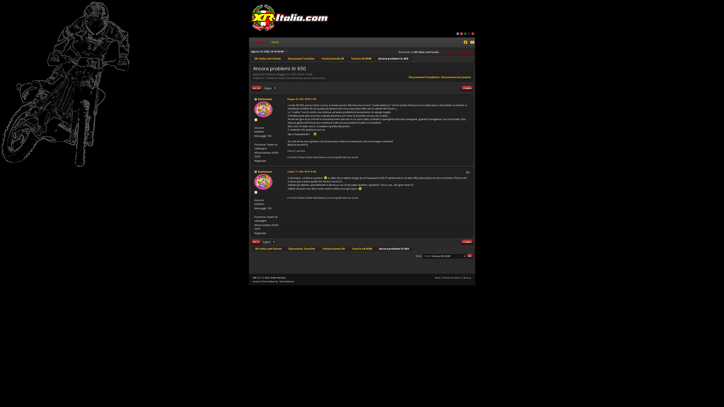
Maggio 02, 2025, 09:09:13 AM (301, 99)
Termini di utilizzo (452, 277)
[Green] (465, 33)
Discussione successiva (456, 77)
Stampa (467, 88)
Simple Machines (278, 278)
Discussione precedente (424, 77)
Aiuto (437, 277)
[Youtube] (472, 42)
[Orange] (472, 33)
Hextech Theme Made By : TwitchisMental (273, 281)
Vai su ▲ (467, 277)
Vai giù (256, 88)
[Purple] (469, 33)
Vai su (256, 242)
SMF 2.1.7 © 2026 (261, 278)
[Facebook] (465, 42)
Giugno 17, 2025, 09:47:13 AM (301, 171)
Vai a (418, 256)
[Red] (461, 33)
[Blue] (457, 33)
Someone (265, 99)
